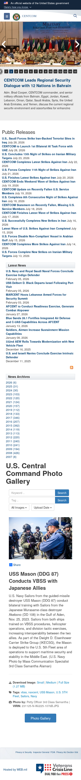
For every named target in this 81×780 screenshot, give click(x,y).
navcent (33, 692)
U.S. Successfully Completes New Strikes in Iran (34, 220)
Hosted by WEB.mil (15, 769)
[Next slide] (77, 44)
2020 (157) (13, 406)
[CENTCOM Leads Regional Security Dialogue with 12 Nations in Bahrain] (40, 44)
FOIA (53, 752)
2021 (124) (13, 402)
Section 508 (72, 752)
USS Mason (47, 692)
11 (55, 71)
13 (65, 71)
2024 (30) (12, 390)
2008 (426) (13, 453)
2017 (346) (13, 418)
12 (60, 71)
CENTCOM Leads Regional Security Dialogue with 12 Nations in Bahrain (37, 82)
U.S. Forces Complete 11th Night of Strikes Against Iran (39, 170)
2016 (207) (13, 421)
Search (62, 493)
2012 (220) (13, 437)
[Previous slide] (4, 44)
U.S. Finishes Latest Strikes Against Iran (29, 177)
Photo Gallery (41, 718)
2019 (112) (13, 410)
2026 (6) (11, 382)
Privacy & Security (24, 752)
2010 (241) (13, 445)
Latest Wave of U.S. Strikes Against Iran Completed (36, 228)
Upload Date (42, 507)
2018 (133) (13, 414)
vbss (24, 692)
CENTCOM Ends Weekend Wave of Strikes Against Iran (38, 181)
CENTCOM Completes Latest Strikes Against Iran (34, 162)
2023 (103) (13, 394)
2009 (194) (13, 449)
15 (75, 71)
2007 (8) (11, 457)
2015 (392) (13, 425)
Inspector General (41, 752)
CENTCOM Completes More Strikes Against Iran (34, 244)
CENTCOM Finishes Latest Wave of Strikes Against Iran (39, 213)
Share (17, 564)
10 (50, 71)
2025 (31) (12, 386)
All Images (18, 507)
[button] (18, 7)
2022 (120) (13, 398)
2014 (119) (13, 429)
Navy (34, 696)
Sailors (25, 696)
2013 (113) (13, 433)
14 (70, 71)
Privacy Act (61, 752)
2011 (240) (13, 441)
